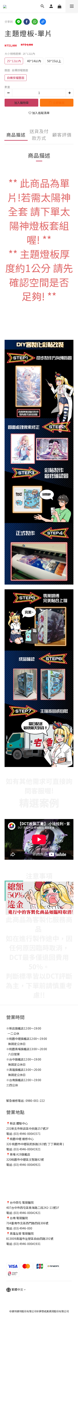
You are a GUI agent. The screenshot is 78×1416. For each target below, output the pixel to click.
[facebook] (27, 22)
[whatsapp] (35, 22)
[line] (18, 22)
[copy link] (43, 22)
